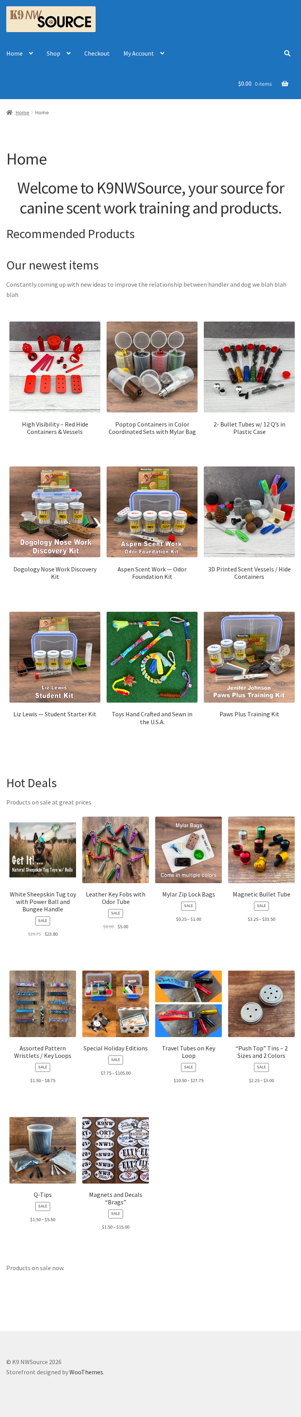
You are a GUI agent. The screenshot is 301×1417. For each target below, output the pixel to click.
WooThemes (86, 1372)
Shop (53, 53)
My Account (138, 53)
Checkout (97, 53)
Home (14, 53)
